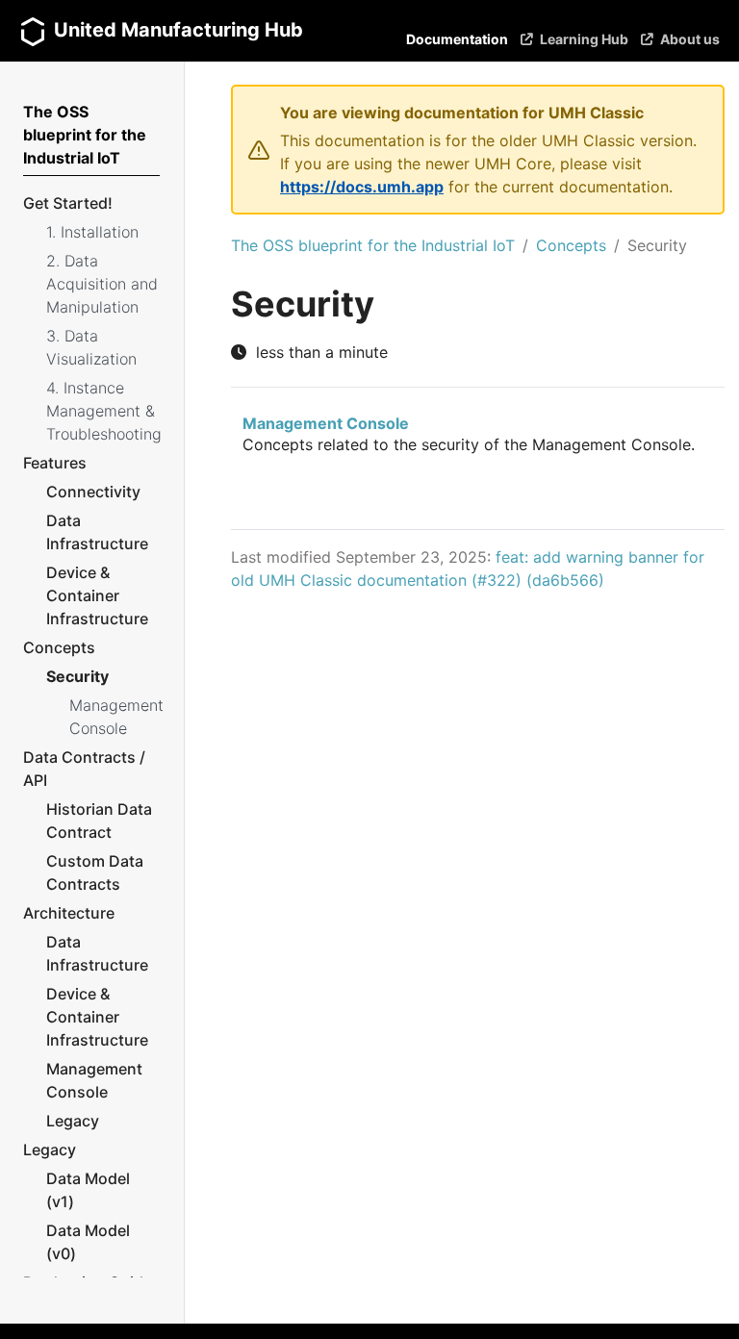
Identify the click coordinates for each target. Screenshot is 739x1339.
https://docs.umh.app (362, 186)
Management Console (325, 423)
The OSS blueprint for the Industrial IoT (373, 245)
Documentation (457, 39)
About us (690, 39)
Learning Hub (584, 39)
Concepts (571, 245)
